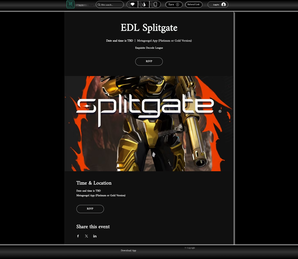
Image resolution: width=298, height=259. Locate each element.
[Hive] (132, 4)
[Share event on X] (86, 236)
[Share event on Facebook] (78, 236)
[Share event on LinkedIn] (95, 236)
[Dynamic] (155, 4)
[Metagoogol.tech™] (71, 5)
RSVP (149, 61)
